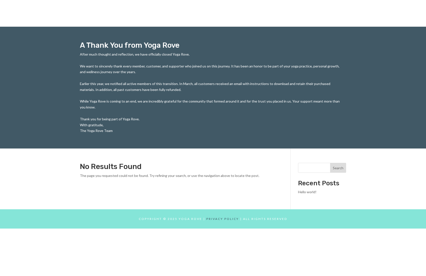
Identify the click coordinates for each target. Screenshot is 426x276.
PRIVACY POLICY (222, 219)
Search (338, 168)
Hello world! (307, 192)
